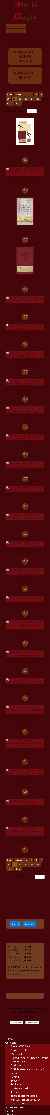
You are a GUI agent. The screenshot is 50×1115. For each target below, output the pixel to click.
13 (26, 99)
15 (38, 99)
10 (8, 99)
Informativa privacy (25, 1027)
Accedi (15, 924)
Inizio (9, 94)
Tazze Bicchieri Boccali (24, 1095)
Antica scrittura (20, 1065)
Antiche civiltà (19, 1061)
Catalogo (10, 1042)
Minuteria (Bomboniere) (25, 1099)
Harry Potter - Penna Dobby (25, 471)
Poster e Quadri (20, 1088)
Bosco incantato (20, 1050)
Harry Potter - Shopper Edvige (25, 605)
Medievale (17, 1053)
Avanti (9, 103)
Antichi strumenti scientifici (27, 1069)
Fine (18, 103)
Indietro (19, 94)
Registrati (29, 924)
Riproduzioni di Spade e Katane (29, 1057)
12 (20, 99)
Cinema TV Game (21, 1046)
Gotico (15, 1072)
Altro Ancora (18, 1103)
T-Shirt (15, 1091)
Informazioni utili (15, 1107)
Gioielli (15, 1076)
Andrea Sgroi (30, 1016)
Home (9, 1038)
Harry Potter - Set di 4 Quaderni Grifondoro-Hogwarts (25, 720)
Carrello (10, 1110)
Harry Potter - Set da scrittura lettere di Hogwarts (25, 781)
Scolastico (17, 1084)
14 (32, 99)
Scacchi (15, 1080)
